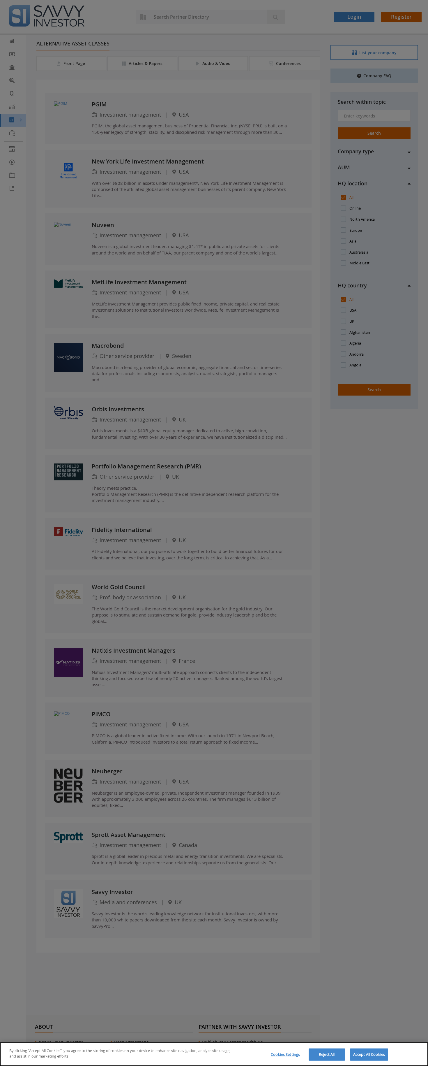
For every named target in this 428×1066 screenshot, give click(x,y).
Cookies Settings (285, 1054)
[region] (214, 1054)
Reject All (327, 1054)
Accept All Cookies (369, 1054)
